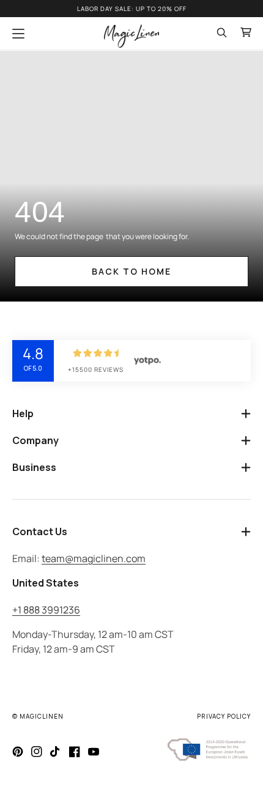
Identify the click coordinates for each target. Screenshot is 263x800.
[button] (18, 33)
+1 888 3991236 (46, 610)
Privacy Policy (224, 716)
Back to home (131, 271)
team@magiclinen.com (94, 558)
